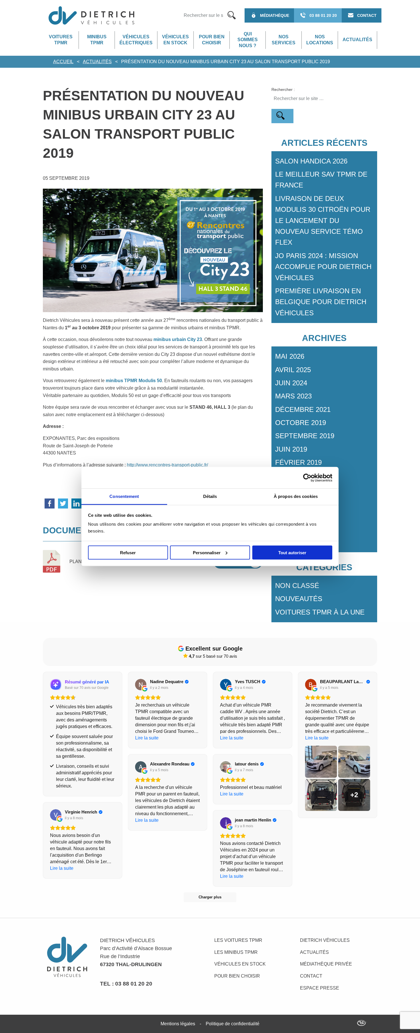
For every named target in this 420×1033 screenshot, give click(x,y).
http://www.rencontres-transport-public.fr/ (167, 464)
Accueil (63, 61)
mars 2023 (293, 396)
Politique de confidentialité (232, 1023)
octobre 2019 (300, 422)
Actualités (357, 39)
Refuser (128, 552)
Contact (311, 976)
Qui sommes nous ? (247, 39)
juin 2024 (291, 383)
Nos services (283, 39)
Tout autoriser (292, 552)
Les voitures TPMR (238, 940)
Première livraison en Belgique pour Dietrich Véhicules (320, 302)
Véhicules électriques (136, 39)
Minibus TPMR (97, 39)
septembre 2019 (304, 436)
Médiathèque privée (326, 964)
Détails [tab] (210, 496)
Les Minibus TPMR (236, 952)
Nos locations (319, 39)
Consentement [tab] (124, 496)
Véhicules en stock (175, 39)
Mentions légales (178, 1023)
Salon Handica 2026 (311, 161)
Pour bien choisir (212, 39)
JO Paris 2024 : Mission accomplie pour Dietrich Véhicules (323, 267)
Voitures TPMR (61, 39)
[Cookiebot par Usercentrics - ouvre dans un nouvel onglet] (307, 477)
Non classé (297, 585)
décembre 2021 (303, 409)
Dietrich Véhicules (325, 940)
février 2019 (298, 462)
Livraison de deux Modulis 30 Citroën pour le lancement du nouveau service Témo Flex (322, 220)
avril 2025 (293, 370)
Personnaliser (207, 552)
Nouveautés (298, 599)
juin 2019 (291, 449)
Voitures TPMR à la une (320, 612)
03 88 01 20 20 (133, 983)
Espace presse (319, 988)
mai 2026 (289, 356)
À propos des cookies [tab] (296, 496)
